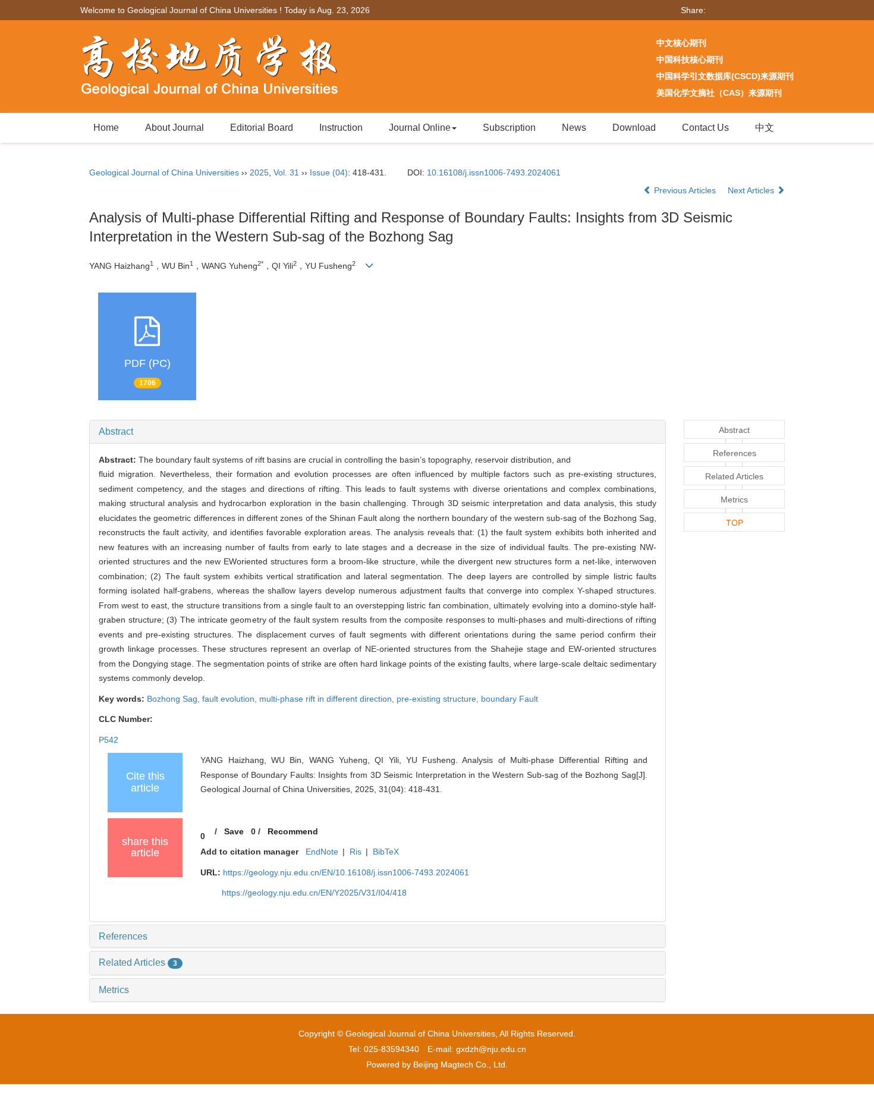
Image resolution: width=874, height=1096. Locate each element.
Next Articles (752, 190)
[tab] (377, 431)
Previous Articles (685, 190)
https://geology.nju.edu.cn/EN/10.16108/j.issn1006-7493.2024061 (346, 872)
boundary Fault (509, 699)
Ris (355, 851)
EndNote (322, 851)
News (574, 128)
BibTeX (386, 851)
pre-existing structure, (439, 699)
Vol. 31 (286, 172)
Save (234, 831)
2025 (259, 172)
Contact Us (705, 128)
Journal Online (420, 128)
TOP (734, 522)
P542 (108, 740)
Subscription (509, 128)
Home (106, 128)
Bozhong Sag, (174, 699)
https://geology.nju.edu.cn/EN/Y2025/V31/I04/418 (314, 892)
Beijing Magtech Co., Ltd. (460, 1064)
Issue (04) (329, 172)
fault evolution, (230, 699)
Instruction (341, 128)
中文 (764, 128)
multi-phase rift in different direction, (328, 699)
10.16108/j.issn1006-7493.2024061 (494, 172)
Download (634, 128)
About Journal (174, 128)
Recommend (293, 831)
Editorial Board (261, 128)
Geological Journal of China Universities (164, 172)
